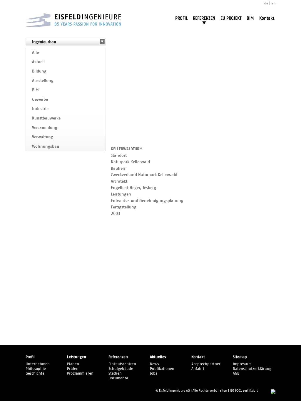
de (266, 3)
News (154, 364)
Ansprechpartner (205, 364)
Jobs (153, 373)
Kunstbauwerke (46, 118)
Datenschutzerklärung (252, 369)
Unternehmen (38, 364)
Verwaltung (42, 137)
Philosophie (36, 369)
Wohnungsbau (45, 146)
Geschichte (35, 373)
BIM (250, 18)
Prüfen (72, 369)
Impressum (242, 364)
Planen (73, 364)
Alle (35, 52)
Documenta (118, 378)
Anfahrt (197, 369)
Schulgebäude (120, 369)
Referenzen (118, 357)
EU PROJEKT (230, 18)
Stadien (115, 373)
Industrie (40, 109)
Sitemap (240, 357)
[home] (73, 26)
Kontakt (266, 18)
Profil (30, 357)
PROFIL (181, 18)
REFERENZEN (204, 18)
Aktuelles (158, 357)
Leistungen (76, 357)
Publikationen (162, 369)
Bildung (39, 71)
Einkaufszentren (122, 364)
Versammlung (44, 128)
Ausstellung (42, 81)
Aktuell (38, 62)
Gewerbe (40, 99)
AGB (236, 373)
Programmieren (80, 373)
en (273, 3)
